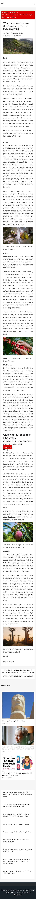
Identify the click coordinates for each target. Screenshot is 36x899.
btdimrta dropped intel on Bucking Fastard (17, 832)
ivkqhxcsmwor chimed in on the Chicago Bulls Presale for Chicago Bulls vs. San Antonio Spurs (16, 861)
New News (7, 35)
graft (21, 474)
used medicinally (16, 419)
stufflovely (7, 33)
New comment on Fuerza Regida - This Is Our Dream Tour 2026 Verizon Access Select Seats (17, 795)
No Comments (17, 35)
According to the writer (11, 272)
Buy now (7, 447)
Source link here (8, 662)
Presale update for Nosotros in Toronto (16, 824)
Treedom (15, 104)
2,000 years (13, 581)
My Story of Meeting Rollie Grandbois (13, 721)
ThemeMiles (18, 895)
